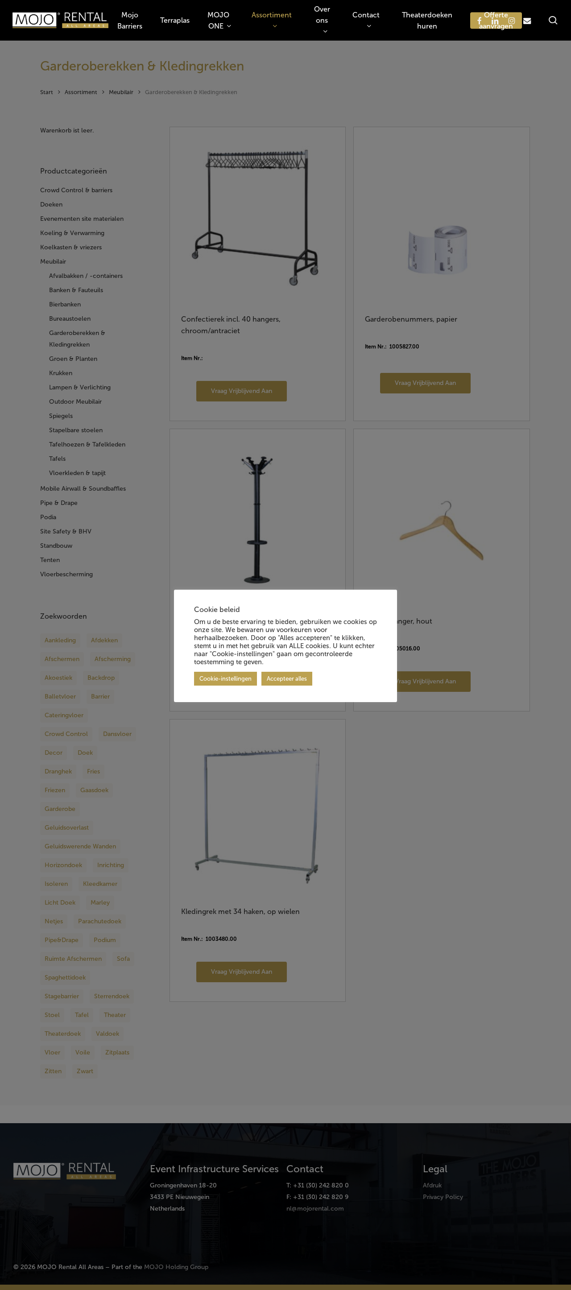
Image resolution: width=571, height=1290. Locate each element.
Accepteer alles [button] (287, 678)
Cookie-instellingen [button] (225, 678)
